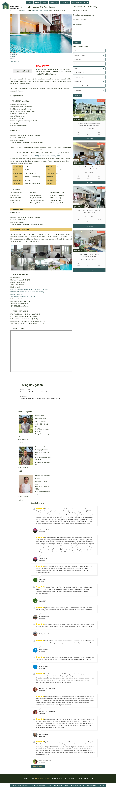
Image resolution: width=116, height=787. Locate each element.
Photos (12, 59)
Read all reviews (38, 766)
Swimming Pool (55, 200)
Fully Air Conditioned (57, 195)
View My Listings (23, 439)
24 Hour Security (15, 192)
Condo (23, 10)
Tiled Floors (14, 203)
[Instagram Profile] (21, 443)
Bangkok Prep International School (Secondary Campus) (29, 289)
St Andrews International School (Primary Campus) (27, 292)
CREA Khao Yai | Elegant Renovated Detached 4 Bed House (89, 255)
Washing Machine (36, 203)
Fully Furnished (15, 198)
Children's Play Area (57, 192)
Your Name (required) (80, 10)
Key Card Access (36, 198)
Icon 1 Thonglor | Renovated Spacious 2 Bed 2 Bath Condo (89, 211)
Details (12, 56)
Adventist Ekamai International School (23, 296)
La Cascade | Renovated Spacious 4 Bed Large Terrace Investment (89, 168)
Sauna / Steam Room (37, 200)
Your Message (77, 24)
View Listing (89, 138)
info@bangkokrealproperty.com (47, 156)
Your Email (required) (80, 20)
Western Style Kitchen (57, 203)
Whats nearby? (15, 61)
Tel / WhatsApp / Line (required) (83, 15)
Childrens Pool (15, 195)
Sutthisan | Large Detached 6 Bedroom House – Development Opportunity (89, 124)
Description (14, 54)
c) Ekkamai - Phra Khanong (40, 10)
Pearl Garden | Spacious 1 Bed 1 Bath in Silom (34, 391)
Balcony (33, 192)
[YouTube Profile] (20, 443)
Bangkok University (16, 294)
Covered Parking (36, 195)
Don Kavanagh (40, 447)
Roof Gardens (15, 200)
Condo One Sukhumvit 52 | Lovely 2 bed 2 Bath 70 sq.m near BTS (40, 397)
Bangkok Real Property (42, 778)
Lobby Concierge (56, 198)
